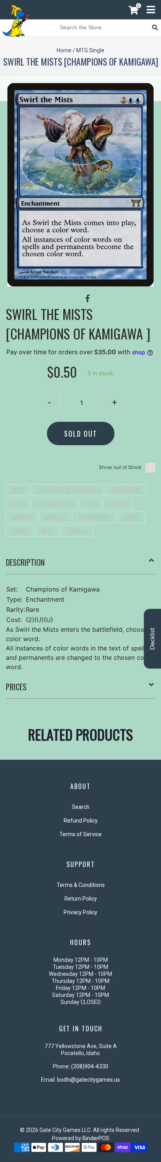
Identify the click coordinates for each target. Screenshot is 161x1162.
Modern (21, 517)
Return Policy (80, 898)
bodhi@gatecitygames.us (88, 1080)
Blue (17, 489)
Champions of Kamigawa (67, 489)
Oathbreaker (94, 517)
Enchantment (54, 503)
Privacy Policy (80, 912)
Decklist (152, 639)
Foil (90, 503)
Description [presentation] (25, 562)
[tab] (80, 565)
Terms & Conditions (81, 885)
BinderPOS (95, 1138)
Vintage (77, 530)
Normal (54, 517)
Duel (17, 503)
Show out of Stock (120, 467)
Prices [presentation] (16, 687)
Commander (125, 489)
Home (64, 50)
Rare (47, 530)
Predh (19, 530)
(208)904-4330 (89, 1066)
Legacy (117, 503)
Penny (131, 517)
